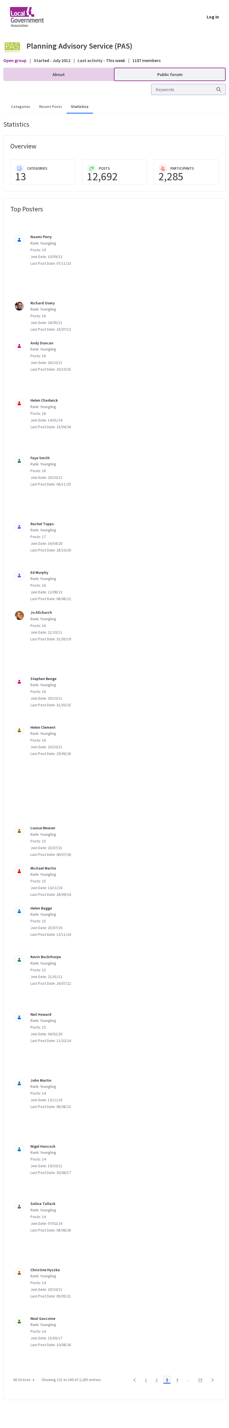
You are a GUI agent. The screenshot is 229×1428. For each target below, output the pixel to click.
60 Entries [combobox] (22, 1379)
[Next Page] (212, 1379)
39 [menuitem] (201, 1380)
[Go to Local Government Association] (31, 16)
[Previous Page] (135, 1379)
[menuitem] (58, 74)
